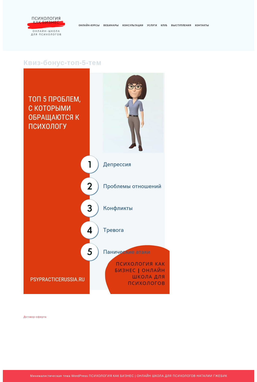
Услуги (152, 25)
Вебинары (111, 25)
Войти (134, 318)
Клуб (164, 25)
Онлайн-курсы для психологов (203, 353)
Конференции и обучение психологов (207, 347)
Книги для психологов (197, 335)
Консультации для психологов (202, 341)
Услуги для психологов (198, 359)
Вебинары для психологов (200, 318)
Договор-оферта (35, 316)
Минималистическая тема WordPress (59, 375)
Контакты (202, 25)
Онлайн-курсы (89, 25)
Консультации (132, 25)
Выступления (181, 25)
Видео (188, 324)
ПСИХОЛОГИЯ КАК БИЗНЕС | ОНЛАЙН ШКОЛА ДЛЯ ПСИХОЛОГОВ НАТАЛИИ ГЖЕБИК (158, 375)
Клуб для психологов (197, 330)
